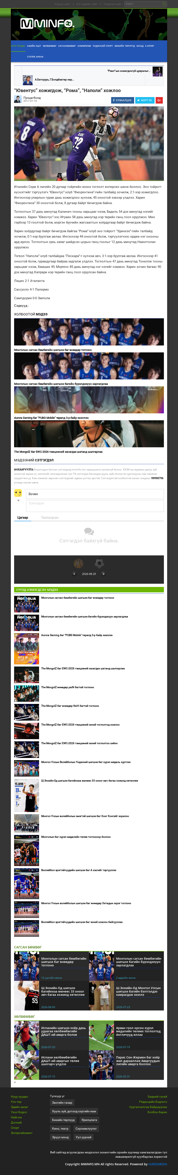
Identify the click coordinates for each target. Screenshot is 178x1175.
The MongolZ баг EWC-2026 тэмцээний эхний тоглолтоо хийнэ (79, 743)
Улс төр (16, 1101)
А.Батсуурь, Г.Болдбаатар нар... (54, 79)
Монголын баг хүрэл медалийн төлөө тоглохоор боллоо (76, 836)
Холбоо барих (157, 1112)
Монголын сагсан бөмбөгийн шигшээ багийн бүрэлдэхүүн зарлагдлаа (61, 383)
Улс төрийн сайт (86, 4)
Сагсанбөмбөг (67, 45)
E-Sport (149, 45)
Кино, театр (60, 1128)
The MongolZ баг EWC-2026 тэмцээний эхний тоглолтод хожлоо (80, 724)
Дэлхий (16, 1122)
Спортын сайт (113, 4)
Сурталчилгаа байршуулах (148, 1107)
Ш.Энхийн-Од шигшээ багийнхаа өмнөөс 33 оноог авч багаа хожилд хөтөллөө (89, 780)
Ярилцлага (89, 1120)
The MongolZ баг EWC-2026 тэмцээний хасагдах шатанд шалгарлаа (58, 451)
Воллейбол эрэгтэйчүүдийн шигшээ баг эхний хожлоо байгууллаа (82, 922)
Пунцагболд (32, 97)
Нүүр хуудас (18, 45)
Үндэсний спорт (103, 45)
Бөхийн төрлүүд (125, 45)
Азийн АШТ (34, 45)
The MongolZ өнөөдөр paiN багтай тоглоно (67, 687)
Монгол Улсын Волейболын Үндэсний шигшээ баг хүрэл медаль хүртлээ (85, 762)
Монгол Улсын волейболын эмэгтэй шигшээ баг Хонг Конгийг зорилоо (85, 816)
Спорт (15, 1127)
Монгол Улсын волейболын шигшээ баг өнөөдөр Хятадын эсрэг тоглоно (86, 903)
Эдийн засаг (19, 1107)
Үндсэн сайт (62, 4)
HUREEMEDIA (157, 1164)
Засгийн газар (62, 1102)
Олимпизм (84, 45)
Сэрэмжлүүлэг (86, 1128)
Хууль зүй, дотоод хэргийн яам (74, 1111)
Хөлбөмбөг (49, 45)
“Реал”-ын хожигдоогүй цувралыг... (128, 70)
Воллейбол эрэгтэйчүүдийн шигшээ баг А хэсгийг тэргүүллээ (78, 870)
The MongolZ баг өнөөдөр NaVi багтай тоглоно (70, 705)
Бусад (140, 45)
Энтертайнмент (22, 1133)
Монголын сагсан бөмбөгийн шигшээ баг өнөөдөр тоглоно (53, 350)
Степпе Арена (35, 56)
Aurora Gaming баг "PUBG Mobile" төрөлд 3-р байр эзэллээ (51, 417)
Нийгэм (16, 1117)
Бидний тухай (157, 1096)
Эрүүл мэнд (60, 1137)
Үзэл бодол (19, 1112)
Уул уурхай (83, 1137)
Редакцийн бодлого (153, 1101)
